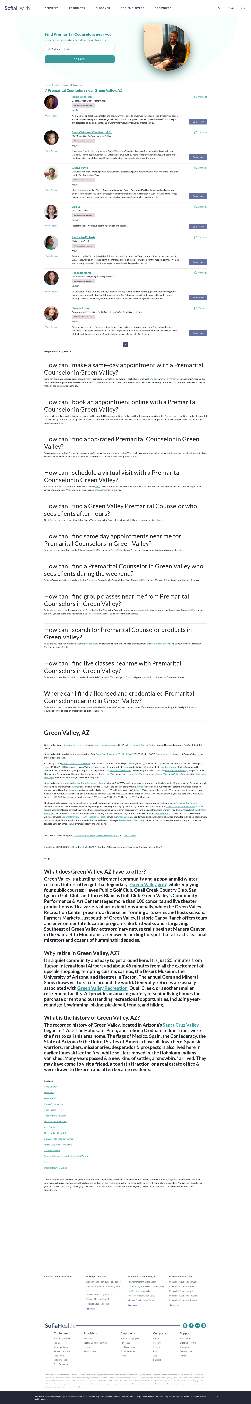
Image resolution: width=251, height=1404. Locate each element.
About (156, 1338)
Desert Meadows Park (107, 835)
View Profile (51, 115)
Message (202, 96)
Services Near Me (62, 1351)
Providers (163, 8)
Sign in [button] (231, 8)
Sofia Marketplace (159, 643)
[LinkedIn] (203, 1325)
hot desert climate (96, 783)
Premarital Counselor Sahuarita (183, 1282)
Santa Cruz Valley (181, 1025)
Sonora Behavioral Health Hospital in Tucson (84, 816)
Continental (161, 754)
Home (47, 85)
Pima (46, 1162)
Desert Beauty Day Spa (130, 820)
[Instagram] (185, 1325)
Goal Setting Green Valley (139, 1291)
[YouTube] (197, 1325)
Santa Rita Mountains (120, 770)
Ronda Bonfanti (81, 272)
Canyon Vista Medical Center (180, 806)
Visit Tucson (50, 1109)
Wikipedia (49, 1092)
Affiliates (157, 1347)
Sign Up (57, 1343)
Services (52, 8)
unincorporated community (75, 744)
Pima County (133, 744)
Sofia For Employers (130, 1338)
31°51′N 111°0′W (124, 754)
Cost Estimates (61, 1364)
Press (156, 1351)
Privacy (183, 1355)
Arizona (144, 744)
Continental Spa (162, 813)
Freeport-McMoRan (136, 773)
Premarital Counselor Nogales (183, 1295)
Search (79, 59)
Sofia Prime (93, 613)
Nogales (163, 766)
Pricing (87, 1347)
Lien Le (76, 206)
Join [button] (243, 8)
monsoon (141, 786)
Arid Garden (130, 835)
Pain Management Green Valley (142, 1282)
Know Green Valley (53, 1104)
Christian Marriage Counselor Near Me (103, 1282)
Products (77, 8)
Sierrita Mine (108, 773)
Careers (157, 1343)
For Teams (125, 1343)
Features (88, 1338)
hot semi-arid (80, 783)
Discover (102, 8)
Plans (123, 1355)
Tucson (126, 766)
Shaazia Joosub (81, 308)
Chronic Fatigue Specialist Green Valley (146, 1286)
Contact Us (185, 1347)
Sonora (172, 766)
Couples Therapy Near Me (98, 1299)
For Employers (132, 8)
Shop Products (61, 1347)
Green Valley (123, 816)
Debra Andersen (82, 96)
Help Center (185, 1338)
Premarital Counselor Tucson (183, 1300)
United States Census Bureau (75, 763)
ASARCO (175, 773)
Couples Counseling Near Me (99, 1294)
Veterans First (60, 1360)
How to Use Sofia (62, 1338)
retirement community (176, 770)
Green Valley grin (148, 884)
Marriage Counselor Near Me (99, 1304)
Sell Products (90, 1351)
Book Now (198, 121)
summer (76, 786)
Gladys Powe (80, 167)
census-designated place (105, 744)
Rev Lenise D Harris (83, 237)
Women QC (50, 1098)
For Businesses (128, 1347)
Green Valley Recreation (102, 988)
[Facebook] (191, 1325)
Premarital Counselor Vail (181, 1291)
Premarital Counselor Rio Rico (183, 1286)
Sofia (150, 378)
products (93, 643)
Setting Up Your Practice (95, 1343)
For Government (128, 1351)
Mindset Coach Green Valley (141, 1300)
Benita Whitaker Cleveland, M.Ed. (92, 132)
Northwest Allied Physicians (58, 1144)
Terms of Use (186, 1351)
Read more (45, 1399)
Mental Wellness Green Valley (141, 1295)
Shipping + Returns (189, 1343)
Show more (90, 1308)
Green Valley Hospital (187, 802)
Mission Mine (161, 773)
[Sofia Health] (17, 8)
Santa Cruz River (104, 754)
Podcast (157, 1360)
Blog (155, 1355)
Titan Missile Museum (84, 835)
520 (127, 846)
